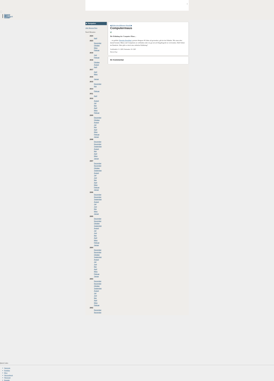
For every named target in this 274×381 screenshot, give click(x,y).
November (97, 43)
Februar (96, 50)
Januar (96, 79)
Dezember (97, 84)
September (98, 146)
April (95, 38)
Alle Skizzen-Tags (91, 28)
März (96, 48)
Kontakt (7, 17)
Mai (95, 86)
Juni (95, 55)
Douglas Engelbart (125, 40)
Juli (95, 103)
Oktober (97, 45)
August (96, 65)
